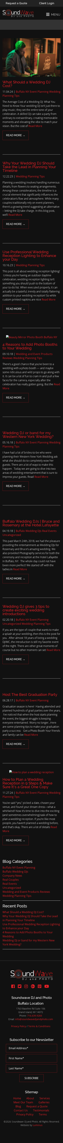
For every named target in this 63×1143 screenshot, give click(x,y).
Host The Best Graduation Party (30, 694)
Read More (35, 126)
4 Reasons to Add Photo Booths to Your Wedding (30, 346)
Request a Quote (16, 3)
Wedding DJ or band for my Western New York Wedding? (28, 435)
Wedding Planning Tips (30, 176)
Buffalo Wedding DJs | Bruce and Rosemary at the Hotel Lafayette (31, 523)
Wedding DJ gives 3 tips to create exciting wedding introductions (26, 610)
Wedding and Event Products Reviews (26, 892)
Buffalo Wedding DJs (28, 531)
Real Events (49, 531)
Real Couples (11, 880)
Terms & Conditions (39, 1026)
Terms (43, 1114)
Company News (12, 875)
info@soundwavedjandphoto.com (34, 1019)
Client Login (46, 3)
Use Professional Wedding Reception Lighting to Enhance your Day (29, 255)
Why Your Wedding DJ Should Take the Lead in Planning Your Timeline (29, 167)
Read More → (15, 135)
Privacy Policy (18, 1026)
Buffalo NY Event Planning (32, 91)
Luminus (38, 1125)
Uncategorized (12, 535)
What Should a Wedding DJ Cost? (26, 84)
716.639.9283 (34, 1015)
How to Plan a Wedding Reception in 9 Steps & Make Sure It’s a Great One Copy (27, 783)
